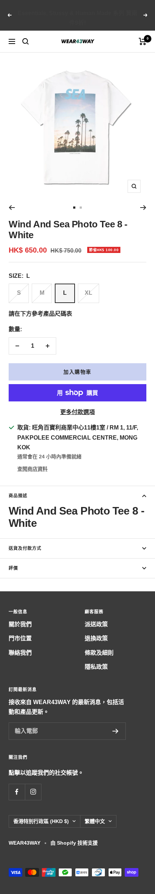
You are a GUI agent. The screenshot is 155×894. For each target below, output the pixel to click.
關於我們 (20, 624)
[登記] (115, 731)
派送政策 (96, 624)
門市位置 (20, 638)
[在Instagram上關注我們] (33, 792)
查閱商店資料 (32, 469)
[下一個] (143, 207)
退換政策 (96, 638)
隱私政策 (96, 667)
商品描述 (18, 495)
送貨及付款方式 (25, 548)
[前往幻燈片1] (74, 207)
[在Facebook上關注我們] (17, 792)
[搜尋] (25, 41)
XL (88, 293)
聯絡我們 (20, 653)
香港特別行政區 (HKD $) (41, 821)
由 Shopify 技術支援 (74, 843)
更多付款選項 (77, 412)
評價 (13, 568)
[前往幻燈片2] (81, 207)
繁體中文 (95, 821)
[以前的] (12, 207)
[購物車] (142, 41)
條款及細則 (99, 653)
